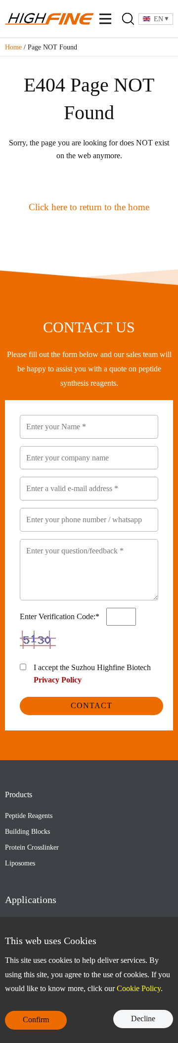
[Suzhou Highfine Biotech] (49, 19)
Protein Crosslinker (32, 847)
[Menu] (105, 19)
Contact (91, 705)
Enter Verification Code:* (60, 616)
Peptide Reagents (28, 815)
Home (13, 47)
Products (18, 794)
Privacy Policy (58, 680)
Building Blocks (27, 831)
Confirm (36, 1019)
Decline (143, 1018)
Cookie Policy (139, 988)
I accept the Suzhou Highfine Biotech (92, 673)
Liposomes (20, 863)
